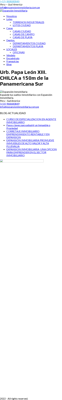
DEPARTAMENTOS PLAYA (28, 46)
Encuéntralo (12, 58)
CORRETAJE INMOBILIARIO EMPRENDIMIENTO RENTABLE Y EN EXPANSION (28, 134)
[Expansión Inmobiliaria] (13, 10)
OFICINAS (19, 52)
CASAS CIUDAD (22, 31)
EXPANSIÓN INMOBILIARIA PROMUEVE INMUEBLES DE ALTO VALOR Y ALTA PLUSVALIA (30, 143)
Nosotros (11, 16)
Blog (9, 64)
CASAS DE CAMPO (23, 34)
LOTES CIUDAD (22, 25)
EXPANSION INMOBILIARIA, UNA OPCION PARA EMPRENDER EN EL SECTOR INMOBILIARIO (31, 152)
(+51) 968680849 (9, 1)
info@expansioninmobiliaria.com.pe (20, 7)
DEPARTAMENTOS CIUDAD (29, 43)
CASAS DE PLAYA (22, 37)
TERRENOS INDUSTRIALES (28, 22)
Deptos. (10, 40)
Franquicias (12, 61)
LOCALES (11, 49)
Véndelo (10, 55)
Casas (9, 28)
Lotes (9, 19)
